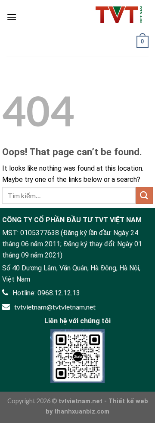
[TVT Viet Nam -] (119, 14)
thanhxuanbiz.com (81, 411)
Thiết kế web (128, 401)
